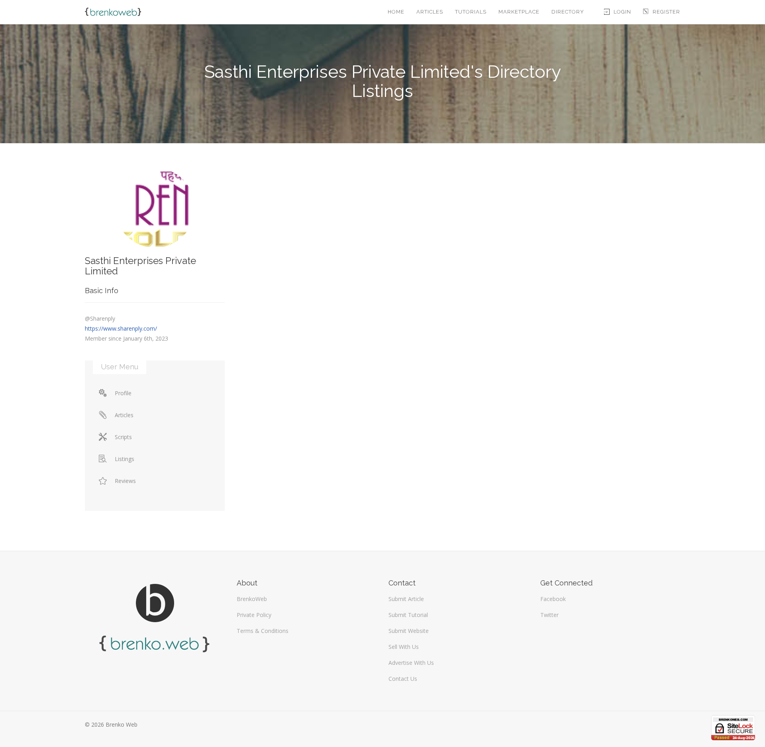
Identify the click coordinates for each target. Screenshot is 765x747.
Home (396, 12)
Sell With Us (403, 646)
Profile (123, 393)
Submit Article (406, 599)
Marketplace (518, 12)
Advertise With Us (411, 662)
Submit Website (408, 631)
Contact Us (402, 678)
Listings (124, 459)
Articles (429, 12)
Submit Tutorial (408, 615)
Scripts (123, 437)
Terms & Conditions (262, 631)
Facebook (553, 599)
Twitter (549, 615)
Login (622, 12)
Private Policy (254, 615)
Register (666, 12)
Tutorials (470, 12)
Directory (567, 12)
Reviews (125, 481)
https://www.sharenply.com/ (121, 328)
